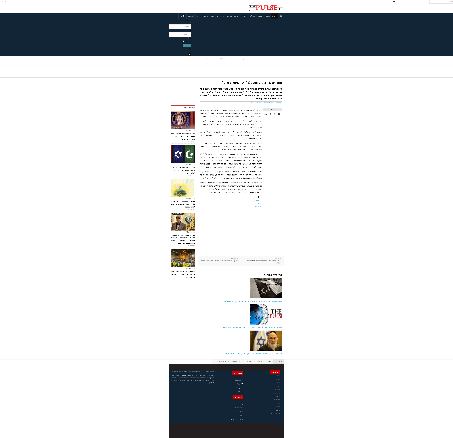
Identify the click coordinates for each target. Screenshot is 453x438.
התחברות (187, 45)
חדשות (274, 16)
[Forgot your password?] (188, 38)
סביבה (236, 16)
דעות (214, 59)
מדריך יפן (211, 380)
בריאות (229, 16)
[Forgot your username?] (190, 23)
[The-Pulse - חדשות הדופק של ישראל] (266, 8)
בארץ (207, 59)
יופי (279, 386)
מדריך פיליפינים (176, 378)
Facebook (238, 380)
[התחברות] (189, 54)
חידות (212, 375)
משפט (260, 16)
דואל (275, 114)
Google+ (238, 388)
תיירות (205, 16)
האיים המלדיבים (201, 375)
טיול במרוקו (177, 380)
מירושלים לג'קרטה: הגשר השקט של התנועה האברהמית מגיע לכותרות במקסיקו (183, 204)
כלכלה (267, 16)
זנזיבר (208, 375)
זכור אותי (188, 41)
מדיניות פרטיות (239, 408)
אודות (241, 411)
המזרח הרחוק (185, 380)
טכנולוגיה (252, 16)
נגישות (241, 415)
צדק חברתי (277, 400)
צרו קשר (241, 404)
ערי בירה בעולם (193, 378)
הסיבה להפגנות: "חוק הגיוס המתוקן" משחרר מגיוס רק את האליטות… (252, 301)
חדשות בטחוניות (235, 59)
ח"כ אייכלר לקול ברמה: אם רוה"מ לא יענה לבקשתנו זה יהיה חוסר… (252, 353)
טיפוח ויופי (220, 16)
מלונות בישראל (191, 375)
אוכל (212, 16)
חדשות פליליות (223, 59)
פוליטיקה (256, 59)
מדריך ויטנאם (184, 378)
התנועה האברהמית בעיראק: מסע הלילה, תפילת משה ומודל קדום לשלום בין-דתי (183, 170)
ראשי (269, 361)
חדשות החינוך (247, 59)
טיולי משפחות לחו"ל (274, 413)
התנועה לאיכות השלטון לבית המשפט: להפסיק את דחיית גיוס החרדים (252, 327)
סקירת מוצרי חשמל (202, 380)
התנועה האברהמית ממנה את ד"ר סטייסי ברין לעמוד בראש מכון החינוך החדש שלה (183, 136)
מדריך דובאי (202, 378)
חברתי (243, 16)
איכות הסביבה (276, 393)
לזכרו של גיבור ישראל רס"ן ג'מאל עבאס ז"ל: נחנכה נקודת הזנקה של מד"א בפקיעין (183, 274)
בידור (199, 16)
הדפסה (266, 114)
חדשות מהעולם (198, 59)
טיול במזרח (193, 380)
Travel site (183, 375)
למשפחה (191, 16)
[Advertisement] (189, 8)
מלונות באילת (175, 375)
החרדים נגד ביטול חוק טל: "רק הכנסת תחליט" (252, 82)
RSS (239, 392)
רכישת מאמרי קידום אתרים (236, 419)
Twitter (239, 384)
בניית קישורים (210, 378)
